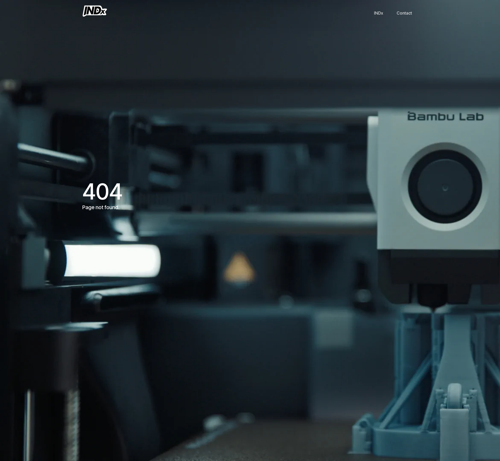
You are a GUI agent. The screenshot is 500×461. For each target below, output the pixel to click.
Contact (404, 13)
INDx (378, 13)
